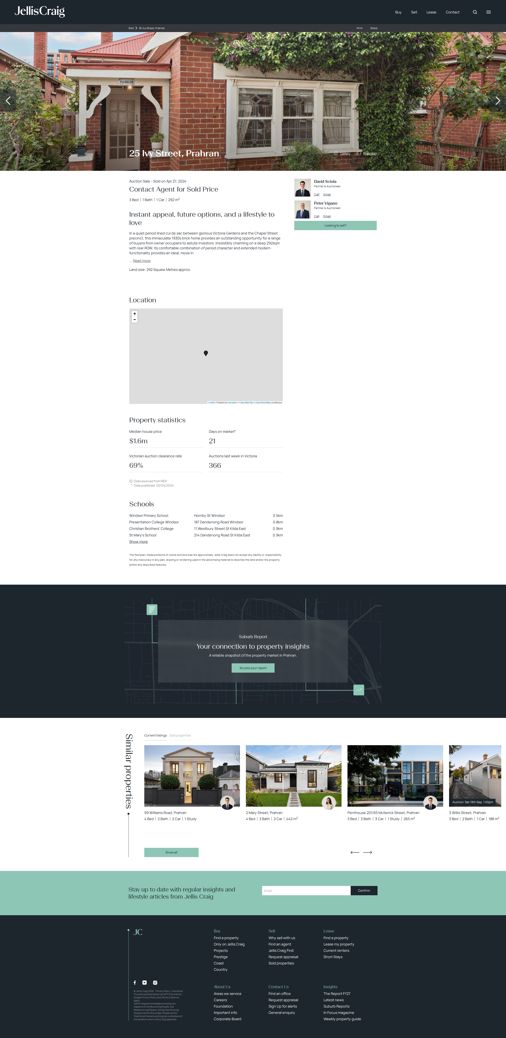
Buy (398, 12)
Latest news (334, 999)
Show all (171, 852)
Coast (219, 963)
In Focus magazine (339, 1012)
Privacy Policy (163, 991)
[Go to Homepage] (40, 12)
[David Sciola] (227, 803)
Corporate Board (227, 1018)
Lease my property (339, 944)
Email (327, 194)
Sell (414, 12)
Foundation (223, 1006)
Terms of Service (170, 997)
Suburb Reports (336, 1006)
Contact (453, 12)
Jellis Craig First (281, 950)
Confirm (364, 890)
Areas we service (228, 993)
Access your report (253, 668)
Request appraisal (283, 956)
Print (360, 28)
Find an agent (280, 944)
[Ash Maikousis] (329, 803)
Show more (138, 541)
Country (221, 969)
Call (316, 194)
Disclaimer (177, 991)
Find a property (226, 937)
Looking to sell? (335, 225)
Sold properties (180, 735)
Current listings (155, 735)
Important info (225, 1012)
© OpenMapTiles (245, 402)
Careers (220, 999)
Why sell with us (282, 937)
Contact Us (279, 986)
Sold (131, 28)
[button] (206, 353)
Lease (431, 12)
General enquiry (282, 1012)
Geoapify (232, 402)
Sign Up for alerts (283, 1006)
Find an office (280, 993)
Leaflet (212, 402)
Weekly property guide (342, 1018)
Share (374, 28)
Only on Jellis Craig (229, 944)
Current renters (336, 950)
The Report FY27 (337, 993)
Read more (141, 260)
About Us (222, 986)
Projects (221, 950)
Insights (331, 986)
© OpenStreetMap (262, 402)
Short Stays (333, 956)
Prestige (221, 956)
